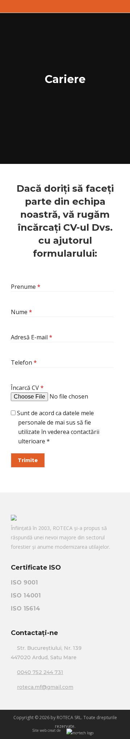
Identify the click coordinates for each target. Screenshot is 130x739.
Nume (21, 312)
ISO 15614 (25, 608)
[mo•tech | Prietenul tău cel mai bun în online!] (80, 733)
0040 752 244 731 (40, 672)
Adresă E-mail (31, 337)
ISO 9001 (24, 582)
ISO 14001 (26, 595)
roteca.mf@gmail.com (45, 687)
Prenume (25, 287)
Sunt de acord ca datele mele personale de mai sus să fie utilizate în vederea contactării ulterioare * (57, 427)
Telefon (24, 362)
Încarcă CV (27, 388)
